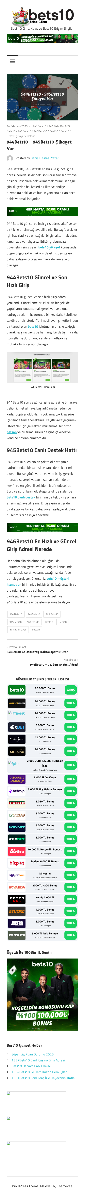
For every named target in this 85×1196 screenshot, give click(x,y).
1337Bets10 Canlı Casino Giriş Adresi (38, 1060)
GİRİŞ (71, 689)
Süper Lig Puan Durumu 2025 (32, 1054)
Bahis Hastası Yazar (45, 158)
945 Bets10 (52, 614)
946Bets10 (40, 131)
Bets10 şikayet (16, 136)
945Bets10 (24, 131)
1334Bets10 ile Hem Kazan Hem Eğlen (39, 1072)
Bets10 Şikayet (17, 629)
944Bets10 (39, 126)
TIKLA (70, 703)
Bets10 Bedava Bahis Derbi (31, 1066)
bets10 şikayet (49, 247)
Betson (31, 136)
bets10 (33, 326)
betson (12, 432)
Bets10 (64, 131)
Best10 (53, 131)
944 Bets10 (56, 126)
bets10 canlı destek (21, 497)
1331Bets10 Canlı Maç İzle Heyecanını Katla (43, 1078)
